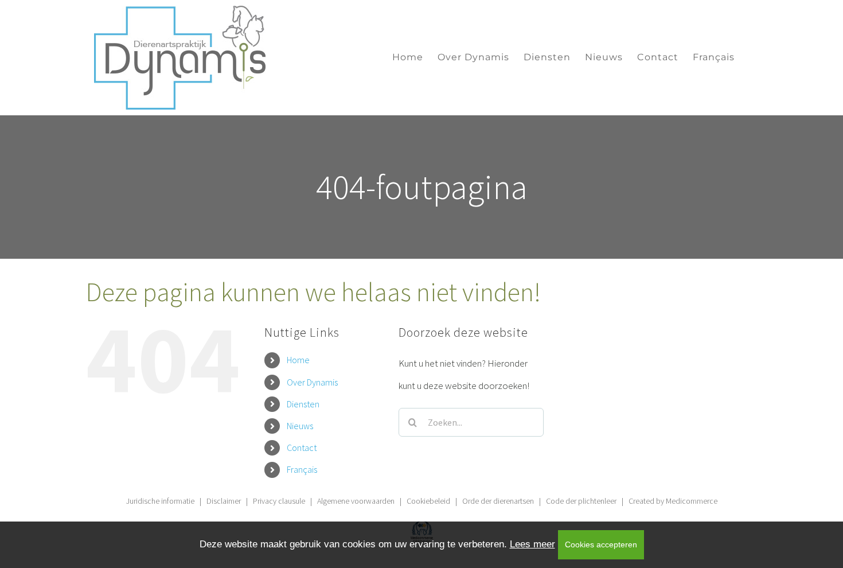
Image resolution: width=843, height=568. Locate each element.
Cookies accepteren (601, 544)
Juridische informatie (160, 501)
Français (302, 469)
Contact (302, 447)
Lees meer (532, 544)
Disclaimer (223, 501)
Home (298, 359)
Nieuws (300, 425)
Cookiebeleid (428, 501)
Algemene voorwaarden (356, 501)
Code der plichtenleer (581, 501)
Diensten (303, 404)
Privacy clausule (279, 501)
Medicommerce (691, 501)
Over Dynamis (312, 382)
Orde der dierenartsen (498, 501)
